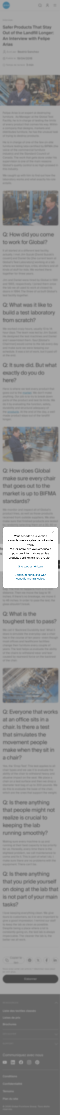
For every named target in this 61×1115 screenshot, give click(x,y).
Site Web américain (30, 566)
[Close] (53, 532)
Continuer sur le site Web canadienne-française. (30, 577)
